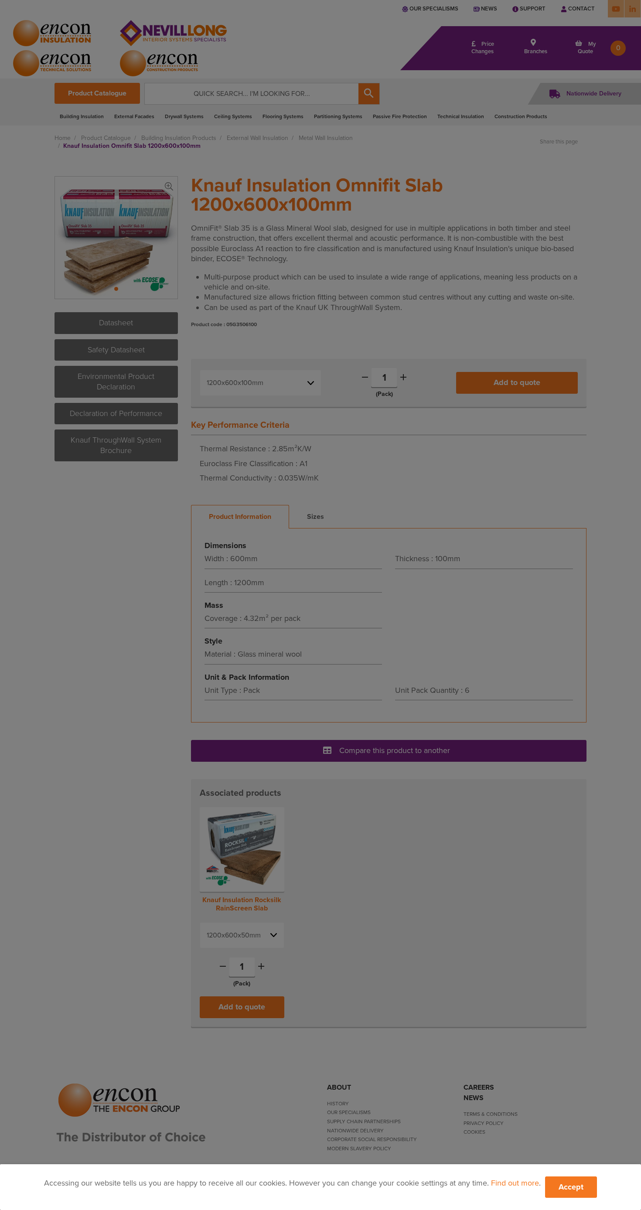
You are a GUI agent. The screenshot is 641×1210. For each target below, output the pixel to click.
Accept (571, 1187)
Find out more (515, 1183)
